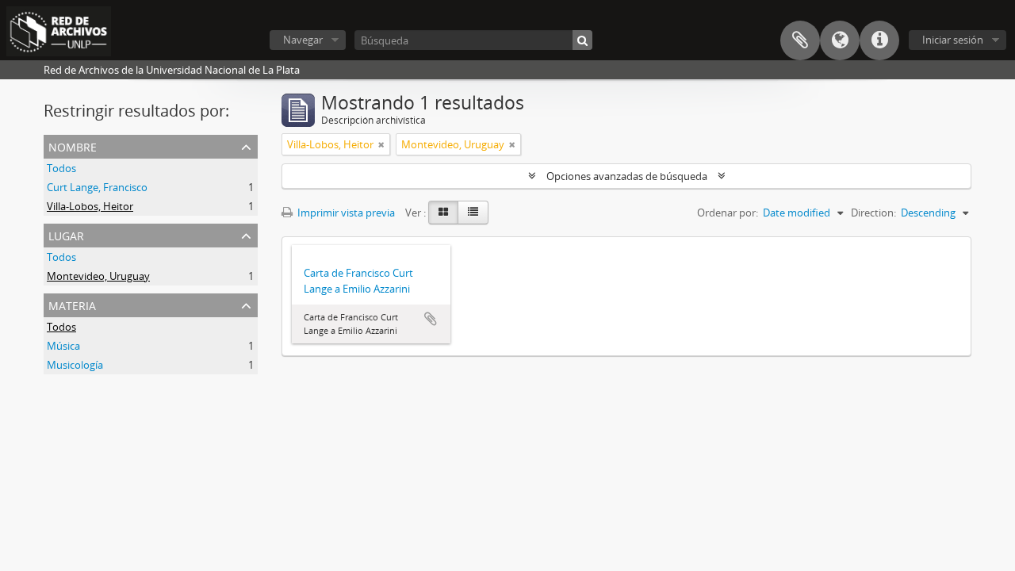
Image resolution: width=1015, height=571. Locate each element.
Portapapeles (800, 40)
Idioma (840, 40)
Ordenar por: (727, 212)
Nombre (72, 145)
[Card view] (443, 212)
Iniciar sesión (952, 40)
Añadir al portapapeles (431, 319)
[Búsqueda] (582, 40)
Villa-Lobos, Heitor (90, 206)
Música (63, 346)
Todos (61, 168)
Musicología (75, 365)
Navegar (303, 40)
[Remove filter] (381, 144)
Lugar (66, 234)
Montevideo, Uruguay (98, 276)
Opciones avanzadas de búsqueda (627, 176)
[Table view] (473, 212)
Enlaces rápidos (879, 40)
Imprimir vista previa (345, 212)
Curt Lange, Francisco (97, 187)
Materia (72, 304)
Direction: (873, 212)
